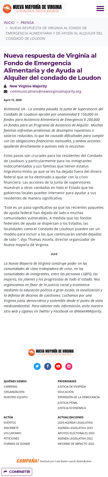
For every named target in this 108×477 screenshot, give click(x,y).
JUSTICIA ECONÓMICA (72, 408)
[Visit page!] (37, 366)
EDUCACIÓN (66, 392)
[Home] (33, 8)
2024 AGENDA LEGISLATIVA (75, 422)
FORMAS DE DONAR (17, 444)
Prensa (27, 22)
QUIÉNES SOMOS (15, 381)
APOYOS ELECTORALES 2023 (76, 433)
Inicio (9, 22)
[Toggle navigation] (100, 8)
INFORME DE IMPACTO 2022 (76, 444)
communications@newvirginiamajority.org (45, 91)
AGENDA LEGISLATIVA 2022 (75, 438)
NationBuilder (84, 461)
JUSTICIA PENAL (68, 402)
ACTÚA (8, 417)
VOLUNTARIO (12, 433)
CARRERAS (10, 386)
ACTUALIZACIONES (70, 417)
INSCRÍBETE (11, 428)
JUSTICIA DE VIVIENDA (72, 386)
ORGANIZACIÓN (14, 392)
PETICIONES (11, 438)
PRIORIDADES (67, 381)
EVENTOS (10, 422)
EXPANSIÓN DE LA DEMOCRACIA (79, 397)
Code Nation (61, 461)
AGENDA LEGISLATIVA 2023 (75, 428)
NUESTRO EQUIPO (16, 397)
